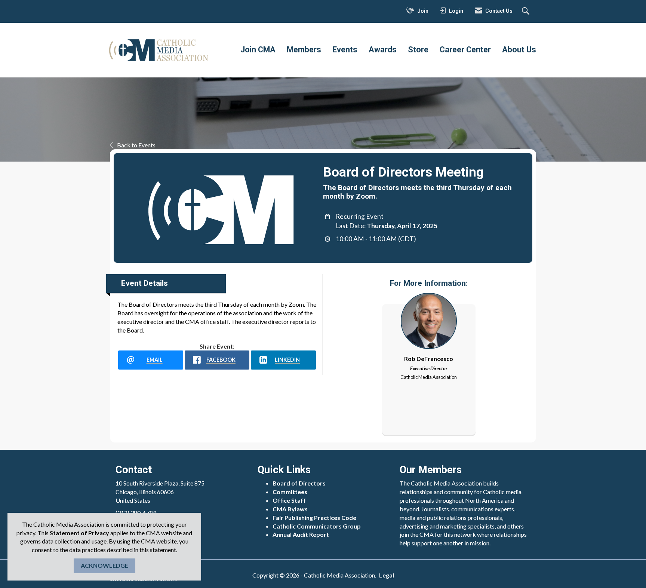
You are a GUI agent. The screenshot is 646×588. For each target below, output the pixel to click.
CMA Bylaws (290, 508)
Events (344, 49)
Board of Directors (299, 483)
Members (304, 49)
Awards (383, 49)
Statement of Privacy (79, 532)
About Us (519, 49)
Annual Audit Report (301, 534)
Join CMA (258, 49)
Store (418, 49)
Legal (386, 575)
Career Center (465, 49)
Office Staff (289, 500)
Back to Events (136, 144)
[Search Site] (526, 11)
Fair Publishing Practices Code (314, 517)
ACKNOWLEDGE (104, 565)
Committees (290, 491)
